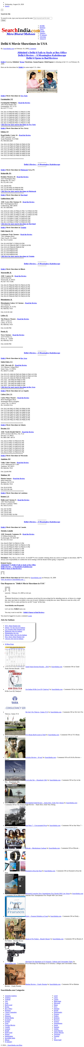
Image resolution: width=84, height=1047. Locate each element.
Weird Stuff (57, 1040)
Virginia (23, 227)
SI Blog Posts (9, 644)
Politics (56, 1016)
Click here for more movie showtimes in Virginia (17, 256)
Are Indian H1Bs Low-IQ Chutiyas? (37, 689)
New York (23, 96)
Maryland (23, 195)
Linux (56, 997)
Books (7, 1007)
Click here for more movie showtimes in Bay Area (18, 387)
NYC (55, 1007)
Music (56, 1005)
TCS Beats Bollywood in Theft (35, 735)
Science (56, 1021)
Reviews (57, 1020)
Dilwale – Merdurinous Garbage (35, 848)
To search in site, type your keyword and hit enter (17, 18)
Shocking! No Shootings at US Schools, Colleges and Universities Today (49, 961)
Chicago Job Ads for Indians (14, 639)
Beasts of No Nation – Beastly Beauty (37, 939)
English (7, 1021)
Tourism (56, 1036)
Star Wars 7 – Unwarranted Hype (36, 825)
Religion (56, 1018)
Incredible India (10, 1038)
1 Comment (32, 48)
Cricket (7, 1014)
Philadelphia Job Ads (12, 633)
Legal (56, 996)
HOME (42, 26)
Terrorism (57, 1034)
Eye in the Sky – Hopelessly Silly (36, 780)
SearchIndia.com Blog (14, 1045)
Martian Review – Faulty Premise (36, 984)
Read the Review (24, 103)
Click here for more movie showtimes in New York (18, 124)
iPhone (7, 1040)
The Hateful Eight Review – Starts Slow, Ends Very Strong (44, 803)
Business (8, 1010)
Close (3, 20)
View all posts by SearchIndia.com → (13, 579)
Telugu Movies (59, 1032)
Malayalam (57, 1001)
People (56, 1010)
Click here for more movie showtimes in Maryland (18, 224)
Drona (22, 62)
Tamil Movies (58, 1031)
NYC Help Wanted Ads (12, 626)
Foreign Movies (10, 1025)
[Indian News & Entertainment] (21, 36)
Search (7, 6)
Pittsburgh (24, 170)
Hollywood (8, 1032)
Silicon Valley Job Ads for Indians (16, 635)
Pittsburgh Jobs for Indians (13, 631)
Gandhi (7, 1027)
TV (55, 1038)
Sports (56, 1025)
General (7, 1029)
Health (7, 1031)
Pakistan (56, 1008)
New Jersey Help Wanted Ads (14, 637)
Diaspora (8, 1016)
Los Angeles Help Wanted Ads (15, 629)
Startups (56, 1027)
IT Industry (8, 1042)
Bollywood (8, 1005)
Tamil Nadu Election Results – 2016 (37, 667)
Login (30, 616)
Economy (8, 1020)
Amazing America (11, 996)
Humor (7, 1034)
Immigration (9, 1036)
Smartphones (58, 1023)
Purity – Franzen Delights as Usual (36, 916)
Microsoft (57, 1003)
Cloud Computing (11, 1012)
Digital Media (9, 1018)
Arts (6, 1001)
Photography (58, 1012)
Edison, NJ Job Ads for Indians (15, 628)
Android (7, 999)
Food (6, 1023)
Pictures (56, 1014)
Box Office (8, 1008)
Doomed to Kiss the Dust (33, 871)
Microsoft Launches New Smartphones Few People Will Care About (47, 893)
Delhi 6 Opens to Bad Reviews (11, 568)
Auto (6, 1003)
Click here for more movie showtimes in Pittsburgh (18, 191)
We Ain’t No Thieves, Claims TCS (36, 712)
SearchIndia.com (8, 48)
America (7, 997)
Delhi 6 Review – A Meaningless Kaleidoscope (16, 567)
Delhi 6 (3, 62)
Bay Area (23, 358)
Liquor (56, 999)
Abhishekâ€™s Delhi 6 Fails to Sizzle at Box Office (18, 565)
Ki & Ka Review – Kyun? (34, 757)
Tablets (56, 1029)
